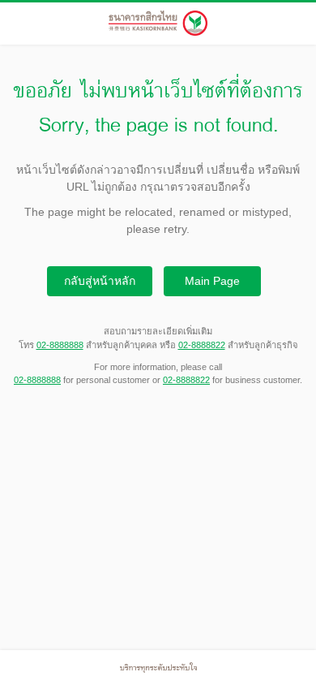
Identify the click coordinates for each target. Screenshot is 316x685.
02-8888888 (59, 345)
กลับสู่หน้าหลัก (99, 280)
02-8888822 (201, 345)
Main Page (212, 280)
